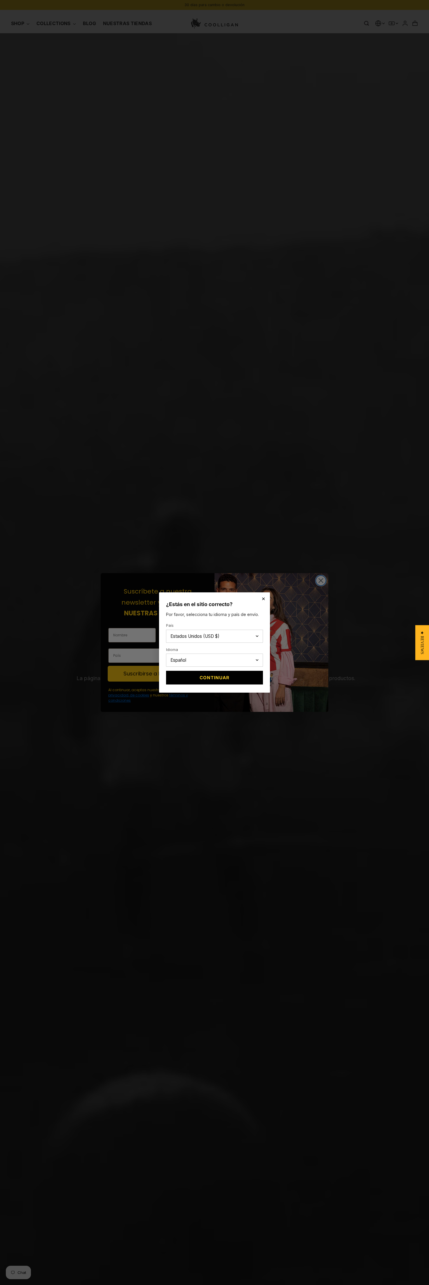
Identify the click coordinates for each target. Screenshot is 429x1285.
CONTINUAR (214, 677)
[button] (422, 642)
